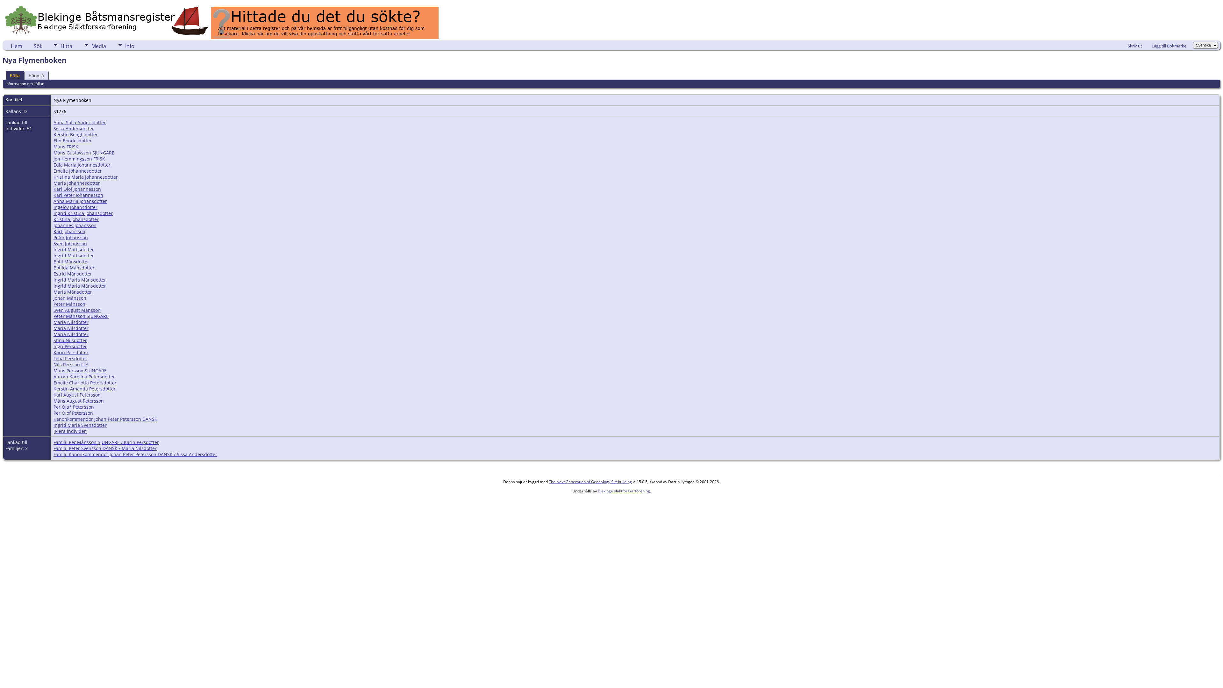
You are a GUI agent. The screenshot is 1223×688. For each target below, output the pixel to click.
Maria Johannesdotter (77, 183)
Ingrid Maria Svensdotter (80, 425)
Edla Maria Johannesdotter (82, 165)
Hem (16, 46)
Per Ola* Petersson (74, 407)
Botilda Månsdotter (74, 268)
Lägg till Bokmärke (1169, 46)
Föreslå (36, 75)
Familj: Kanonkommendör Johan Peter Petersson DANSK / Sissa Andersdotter (135, 454)
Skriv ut (1135, 46)
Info (129, 46)
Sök (38, 46)
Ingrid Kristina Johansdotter (83, 213)
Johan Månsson (70, 298)
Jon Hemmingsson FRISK (79, 159)
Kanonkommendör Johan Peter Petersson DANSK (105, 419)
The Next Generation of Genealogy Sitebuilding (590, 481)
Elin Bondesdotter (73, 141)
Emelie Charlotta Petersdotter (85, 383)
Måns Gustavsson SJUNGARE (84, 153)
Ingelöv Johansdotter (75, 207)
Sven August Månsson (77, 310)
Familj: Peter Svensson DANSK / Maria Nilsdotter (105, 448)
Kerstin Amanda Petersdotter (85, 389)
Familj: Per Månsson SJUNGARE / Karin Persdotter (106, 442)
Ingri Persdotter (70, 346)
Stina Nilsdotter (70, 340)
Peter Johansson (71, 237)
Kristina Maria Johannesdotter (86, 177)
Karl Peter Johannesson (78, 195)
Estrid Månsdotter (73, 274)
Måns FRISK (66, 147)
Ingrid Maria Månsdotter (80, 280)
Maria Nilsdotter (71, 322)
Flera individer (70, 431)
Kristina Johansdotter (76, 219)
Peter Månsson (69, 304)
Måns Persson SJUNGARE (80, 371)
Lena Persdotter (70, 358)
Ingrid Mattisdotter (74, 250)
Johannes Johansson (75, 225)
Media (98, 46)
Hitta (66, 46)
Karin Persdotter (71, 352)
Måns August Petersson (79, 401)
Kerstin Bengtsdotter (76, 135)
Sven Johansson (70, 243)
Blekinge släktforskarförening (624, 491)
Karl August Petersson (77, 395)
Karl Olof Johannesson (77, 189)
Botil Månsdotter (71, 262)
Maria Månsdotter (73, 292)
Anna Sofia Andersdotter (80, 122)
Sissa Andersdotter (74, 128)
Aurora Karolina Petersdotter (84, 377)
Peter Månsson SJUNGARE (81, 316)
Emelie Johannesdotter (78, 171)
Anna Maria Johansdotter (80, 201)
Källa (15, 75)
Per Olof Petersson (73, 413)
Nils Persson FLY (71, 365)
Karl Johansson (69, 231)
